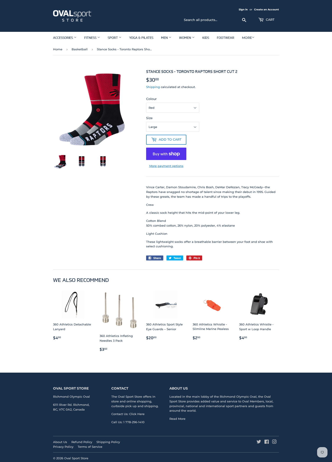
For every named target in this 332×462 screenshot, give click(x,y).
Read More (177, 418)
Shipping (153, 87)
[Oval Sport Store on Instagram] (274, 442)
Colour (151, 99)
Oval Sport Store (76, 458)
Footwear (225, 37)
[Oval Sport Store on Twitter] (259, 442)
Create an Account (266, 9)
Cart (269, 20)
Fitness (90, 37)
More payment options (166, 166)
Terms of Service (90, 446)
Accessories (63, 37)
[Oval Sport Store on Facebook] (266, 442)
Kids (205, 37)
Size (149, 118)
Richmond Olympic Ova (238, 396)
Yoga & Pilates (141, 37)
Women (185, 37)
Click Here (137, 414)
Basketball (80, 49)
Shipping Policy (108, 442)
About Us (60, 442)
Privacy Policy (63, 446)
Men (165, 37)
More (247, 38)
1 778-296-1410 (134, 422)
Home (57, 49)
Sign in (243, 9)
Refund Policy (81, 442)
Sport (113, 37)
